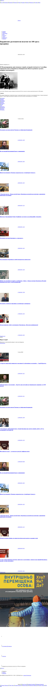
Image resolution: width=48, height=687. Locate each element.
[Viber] (19, 2)
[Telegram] (15, 2)
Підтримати (4, 37)
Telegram (6, 685)
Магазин (4, 38)
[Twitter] (36, 2)
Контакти (4, 673)
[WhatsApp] (31, 2)
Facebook (33, 684)
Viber (12, 685)
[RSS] (39, 2)
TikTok (26, 685)
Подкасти (4, 35)
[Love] (1, 2)
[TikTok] (27, 2)
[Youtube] (23, 2)
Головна (4, 31)
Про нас (4, 672)
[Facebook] (5, 2)
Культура (4, 656)
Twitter (42, 685)
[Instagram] (10, 2)
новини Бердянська (27, 675)
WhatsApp (35, 685)
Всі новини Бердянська (7, 646)
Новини (4, 32)
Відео (3, 34)
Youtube (19, 685)
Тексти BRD (4, 33)
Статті (3, 36)
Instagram (42, 684)
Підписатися (2, 343)
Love (25, 684)
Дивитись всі (2, 336)
